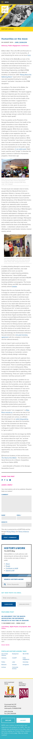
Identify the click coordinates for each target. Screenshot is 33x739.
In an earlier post (20, 149)
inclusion (14, 664)
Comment (5, 494)
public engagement (14, 45)
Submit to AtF (10, 571)
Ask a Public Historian (4, 654)
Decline (8, 720)
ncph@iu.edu (8, 714)
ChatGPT (14, 658)
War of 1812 (26, 654)
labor (13, 662)
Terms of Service (23, 532)
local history (5, 626)
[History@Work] (16, 8)
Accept (23, 720)
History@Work (14, 548)
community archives (15, 667)
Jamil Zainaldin (21, 42)
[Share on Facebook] (4, 480)
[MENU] (2, 4)
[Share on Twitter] (2, 480)
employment (15, 654)
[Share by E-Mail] (10, 480)
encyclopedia (23, 626)
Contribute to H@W (12, 568)
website (14, 287)
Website (4, 522)
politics (3, 662)
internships (25, 662)
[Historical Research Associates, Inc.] (24, 690)
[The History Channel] (10, 691)
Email (19, 515)
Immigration (26, 664)
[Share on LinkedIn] (7, 480)
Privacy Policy (11, 532)
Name (3, 515)
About (8, 564)
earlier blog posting (22, 419)
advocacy (4, 45)
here (29, 55)
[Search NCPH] (31, 2)
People (8, 566)
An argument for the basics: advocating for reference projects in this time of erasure (15, 618)
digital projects (14, 626)
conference (25, 45)
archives (3, 667)
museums (4, 664)
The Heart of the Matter (9, 458)
